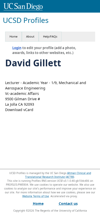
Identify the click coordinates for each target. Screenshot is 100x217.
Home (13, 36)
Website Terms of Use (35, 196)
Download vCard (19, 109)
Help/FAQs (50, 36)
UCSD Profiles (25, 20)
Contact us (68, 203)
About (30, 36)
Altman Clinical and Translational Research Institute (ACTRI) (58, 175)
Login (17, 48)
